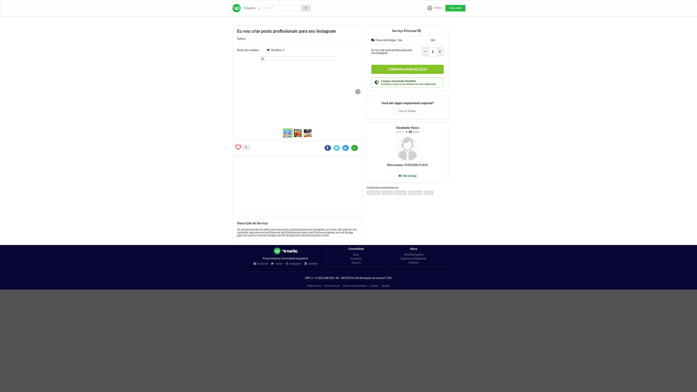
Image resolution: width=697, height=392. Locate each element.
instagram (415, 192)
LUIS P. (400, 132)
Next (358, 92)
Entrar (438, 8)
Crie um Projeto (407, 111)
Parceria (413, 262)
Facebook (262, 263)
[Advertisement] (297, 187)
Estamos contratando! (413, 258)
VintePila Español (413, 254)
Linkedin (313, 263)
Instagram (295, 263)
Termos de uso (332, 286)
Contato (374, 286)
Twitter (278, 263)
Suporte (356, 262)
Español (385, 286)
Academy (356, 258)
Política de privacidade (355, 286)
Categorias (249, 8)
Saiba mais (430, 84)
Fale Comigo (409, 175)
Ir (306, 8)
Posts (428, 192)
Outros (241, 38)
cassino (387, 192)
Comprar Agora (407, 69)
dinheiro (400, 192)
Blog (356, 254)
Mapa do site (314, 286)
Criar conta (455, 8)
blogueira (373, 192)
